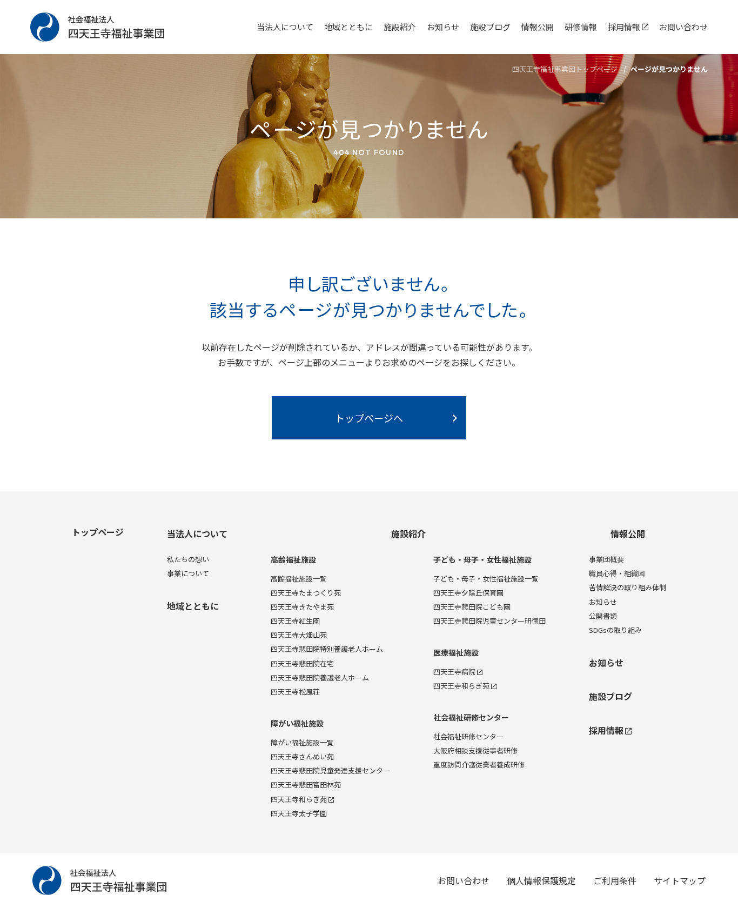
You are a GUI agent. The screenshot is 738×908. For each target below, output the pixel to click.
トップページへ (369, 418)
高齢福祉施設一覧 (299, 578)
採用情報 (624, 26)
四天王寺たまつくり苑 (306, 592)
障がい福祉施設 (297, 723)
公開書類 (603, 616)
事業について (188, 573)
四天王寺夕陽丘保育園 (468, 592)
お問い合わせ (683, 26)
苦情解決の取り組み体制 (627, 587)
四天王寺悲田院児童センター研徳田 (489, 621)
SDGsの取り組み (615, 630)
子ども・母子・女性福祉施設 (482, 560)
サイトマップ (680, 880)
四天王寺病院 (454, 671)
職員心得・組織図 (617, 573)
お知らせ (443, 26)
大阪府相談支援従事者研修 (475, 750)
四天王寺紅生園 (295, 621)
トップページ (98, 531)
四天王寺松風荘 (295, 691)
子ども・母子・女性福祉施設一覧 (486, 578)
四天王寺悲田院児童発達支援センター (330, 770)
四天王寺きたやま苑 (302, 607)
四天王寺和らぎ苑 (299, 799)
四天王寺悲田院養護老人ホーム (320, 677)
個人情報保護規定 (541, 880)
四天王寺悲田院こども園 (472, 607)
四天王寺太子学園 (299, 813)
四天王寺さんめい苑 (302, 756)
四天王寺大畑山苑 (299, 635)
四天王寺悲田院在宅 (302, 663)
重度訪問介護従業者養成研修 (479, 764)
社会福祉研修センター (471, 717)
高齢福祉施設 (293, 560)
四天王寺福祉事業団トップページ (565, 69)
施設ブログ (490, 26)
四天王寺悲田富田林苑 (306, 784)
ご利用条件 (614, 880)
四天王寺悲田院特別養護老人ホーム (327, 649)
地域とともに (348, 26)
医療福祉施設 (456, 652)
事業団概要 (606, 559)
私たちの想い (188, 559)
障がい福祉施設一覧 (302, 742)
